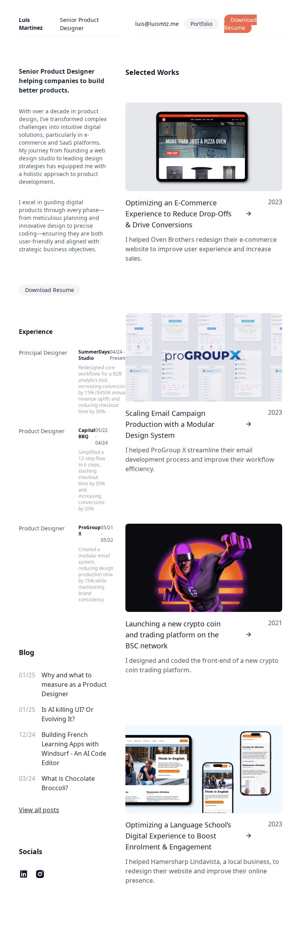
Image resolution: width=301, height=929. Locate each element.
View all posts (39, 810)
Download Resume (240, 23)
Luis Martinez (31, 23)
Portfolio (201, 23)
